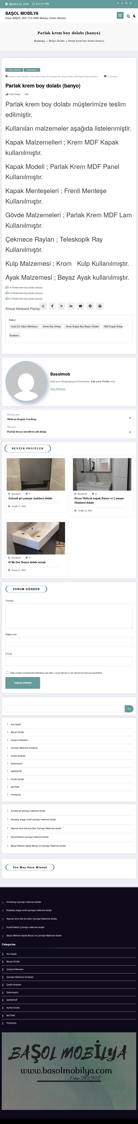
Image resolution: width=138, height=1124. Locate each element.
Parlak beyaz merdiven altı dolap (26, 431)
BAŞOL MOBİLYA (21, 13)
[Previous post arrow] (130, 418)
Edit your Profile (100, 381)
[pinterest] (90, 306)
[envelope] (80, 306)
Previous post (13, 414)
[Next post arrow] (130, 432)
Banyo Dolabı (14, 70)
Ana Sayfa (16, 724)
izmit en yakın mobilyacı (19, 77)
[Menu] (120, 15)
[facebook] (52, 306)
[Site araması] (128, 16)
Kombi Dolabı (17, 779)
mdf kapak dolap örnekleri (86, 77)
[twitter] (61, 306)
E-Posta (8, 653)
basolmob (60, 374)
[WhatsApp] (43, 306)
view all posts (57, 389)
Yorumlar (9, 600)
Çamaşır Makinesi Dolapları (24, 747)
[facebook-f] (117, 3)
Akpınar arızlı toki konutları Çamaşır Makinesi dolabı (36, 828)
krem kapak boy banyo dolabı (60, 77)
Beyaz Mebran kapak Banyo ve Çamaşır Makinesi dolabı (99, 500)
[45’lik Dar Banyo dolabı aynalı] (36, 537)
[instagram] (122, 3)
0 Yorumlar (112, 77)
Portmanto (16, 794)
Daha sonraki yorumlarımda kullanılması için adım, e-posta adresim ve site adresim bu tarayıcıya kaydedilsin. (56, 673)
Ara (129, 708)
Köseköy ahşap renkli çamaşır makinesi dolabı (33, 819)
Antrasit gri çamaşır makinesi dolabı (30, 498)
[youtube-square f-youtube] (126, 3)
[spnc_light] (134, 15)
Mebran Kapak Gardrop (21, 419)
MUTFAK (15, 786)
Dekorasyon (32, 70)
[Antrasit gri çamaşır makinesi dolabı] (36, 473)
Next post (11, 427)
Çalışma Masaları (19, 739)
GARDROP (16, 771)
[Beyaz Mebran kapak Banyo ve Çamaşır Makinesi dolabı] (102, 473)
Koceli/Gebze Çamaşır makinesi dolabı (30, 836)
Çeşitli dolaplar (18, 755)
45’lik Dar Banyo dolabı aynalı (26, 562)
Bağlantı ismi (11, 634)
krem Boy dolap (38, 77)
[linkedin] (71, 306)
